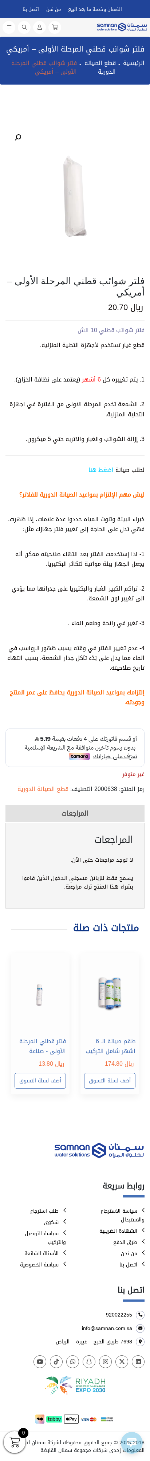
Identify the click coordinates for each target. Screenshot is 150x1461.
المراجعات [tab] (75, 813)
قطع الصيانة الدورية (100, 67)
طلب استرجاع (44, 1211)
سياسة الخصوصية (39, 1265)
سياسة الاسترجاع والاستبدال (122, 1215)
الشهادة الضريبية (118, 1231)
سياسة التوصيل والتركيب (45, 1238)
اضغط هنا (101, 470)
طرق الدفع (125, 1242)
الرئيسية (134, 63)
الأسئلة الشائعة (41, 1253)
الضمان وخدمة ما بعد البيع (95, 9)
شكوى (51, 1222)
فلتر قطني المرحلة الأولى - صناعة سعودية (42, 1045)
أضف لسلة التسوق (110, 1081)
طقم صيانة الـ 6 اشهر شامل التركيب (110, 1045)
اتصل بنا (31, 9)
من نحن (53, 9)
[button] (17, 137)
